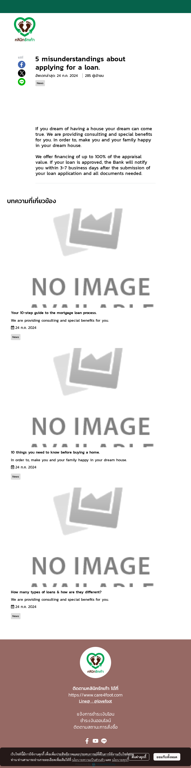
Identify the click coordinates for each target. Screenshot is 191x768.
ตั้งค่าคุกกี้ (139, 757)
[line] (104, 741)
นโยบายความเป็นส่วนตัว (88, 760)
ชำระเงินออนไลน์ (95, 720)
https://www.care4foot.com (95, 694)
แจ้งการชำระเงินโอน (95, 713)
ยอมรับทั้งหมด (167, 757)
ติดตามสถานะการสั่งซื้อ (96, 727)
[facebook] (87, 741)
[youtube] (95, 741)
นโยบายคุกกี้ (120, 760)
